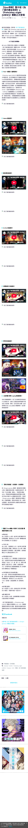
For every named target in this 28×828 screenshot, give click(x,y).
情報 (16, 668)
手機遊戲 (6, 663)
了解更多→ (11, 826)
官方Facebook (7, 614)
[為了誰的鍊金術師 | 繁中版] (14, 638)
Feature (9, 668)
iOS (13, 668)
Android (6, 666)
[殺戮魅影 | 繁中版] (14, 630)
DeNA (11, 666)
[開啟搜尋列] (17, 3)
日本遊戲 (12, 663)
